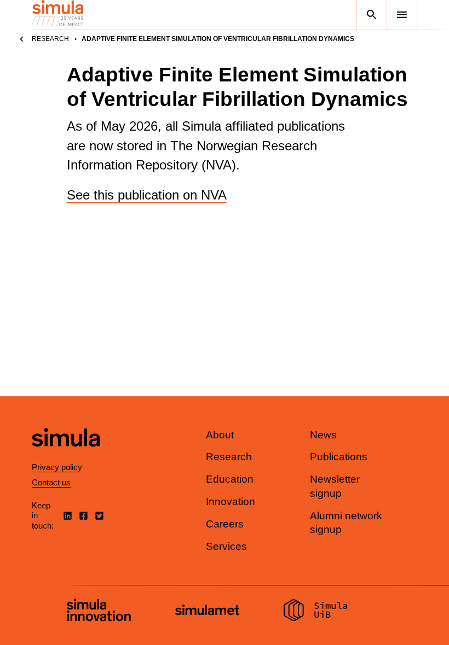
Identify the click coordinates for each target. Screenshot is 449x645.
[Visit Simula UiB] (316, 611)
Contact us (51, 482)
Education (230, 479)
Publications (338, 456)
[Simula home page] (66, 455)
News (323, 435)
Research (50, 39)
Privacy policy (57, 467)
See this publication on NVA (147, 194)
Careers (225, 524)
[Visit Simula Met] (207, 611)
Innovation (230, 501)
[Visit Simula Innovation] (99, 612)
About (220, 435)
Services (226, 546)
